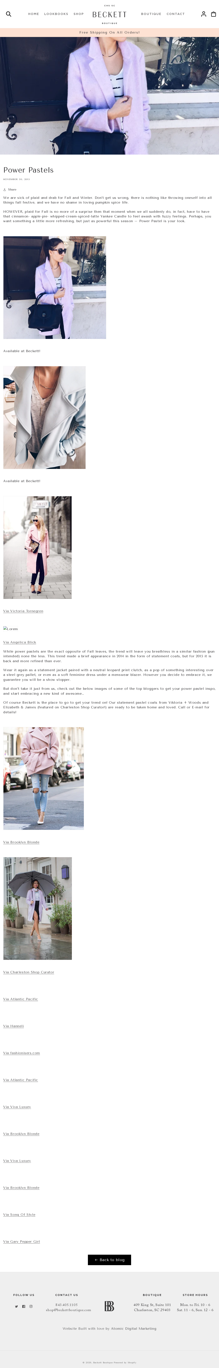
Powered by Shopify (125, 1362)
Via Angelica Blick (19, 642)
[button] (8, 15)
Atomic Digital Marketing (133, 1329)
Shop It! (22, 327)
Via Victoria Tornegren (23, 611)
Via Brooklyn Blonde (21, 842)
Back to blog (112, 1259)
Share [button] (12, 189)
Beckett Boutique (103, 1362)
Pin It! (21, 457)
